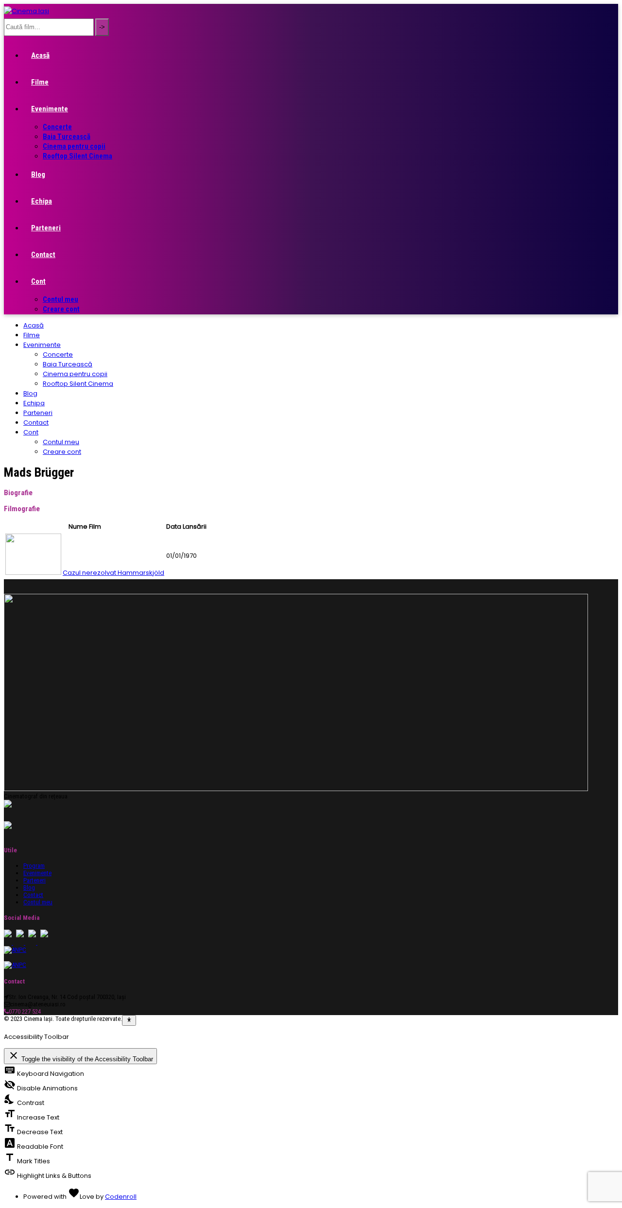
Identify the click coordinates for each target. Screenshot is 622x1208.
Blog (38, 174)
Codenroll (121, 1196)
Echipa (41, 201)
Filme (40, 82)
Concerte (57, 126)
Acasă (40, 55)
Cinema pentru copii (74, 146)
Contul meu (60, 299)
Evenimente (49, 108)
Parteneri (46, 228)
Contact (43, 254)
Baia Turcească (66, 136)
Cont (38, 281)
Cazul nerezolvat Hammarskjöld (113, 572)
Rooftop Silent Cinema (77, 156)
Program (34, 865)
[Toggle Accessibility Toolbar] (129, 1020)
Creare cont (61, 309)
